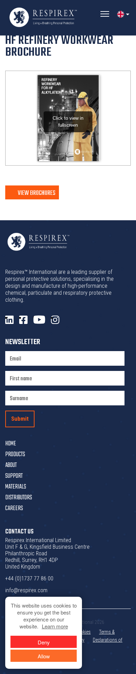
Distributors (18, 497)
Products (15, 454)
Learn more (55, 626)
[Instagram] (55, 320)
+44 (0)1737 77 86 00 (29, 578)
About (11, 465)
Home (10, 443)
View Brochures (36, 193)
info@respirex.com (26, 590)
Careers (14, 508)
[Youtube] (39, 320)
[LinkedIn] (9, 320)
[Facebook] (23, 320)
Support (14, 476)
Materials (15, 487)
